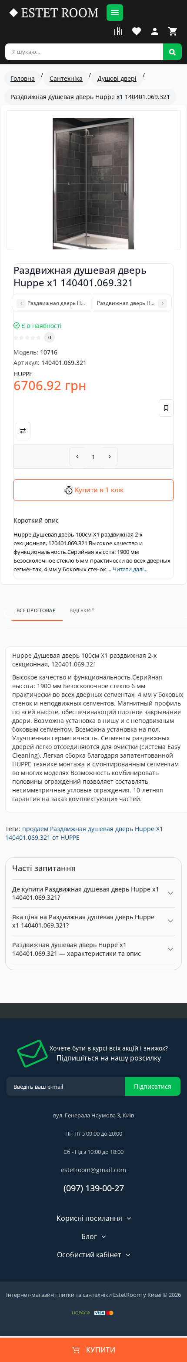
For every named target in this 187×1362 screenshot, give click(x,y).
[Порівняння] (118, 31)
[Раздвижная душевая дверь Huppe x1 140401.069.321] (93, 187)
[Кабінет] (155, 31)
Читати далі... (130, 569)
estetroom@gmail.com (93, 1170)
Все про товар (36, 610)
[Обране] (136, 31)
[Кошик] (173, 31)
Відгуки (82, 609)
